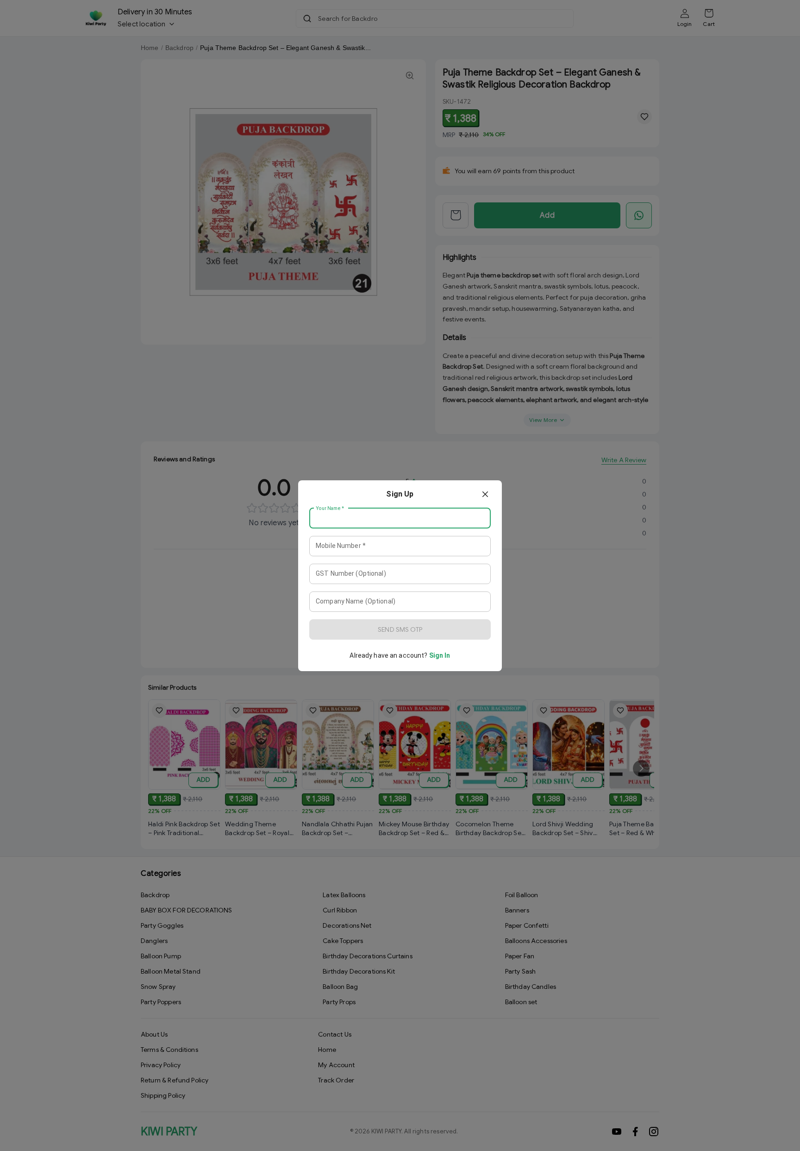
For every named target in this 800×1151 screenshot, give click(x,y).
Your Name (330, 508)
